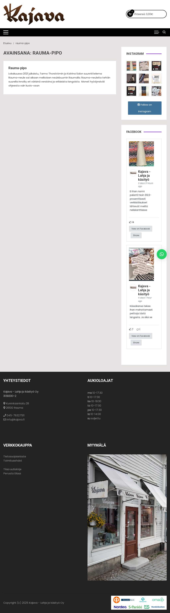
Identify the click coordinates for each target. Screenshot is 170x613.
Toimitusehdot (12, 461)
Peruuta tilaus (12, 473)
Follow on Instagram (145, 108)
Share (136, 235)
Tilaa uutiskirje (12, 469)
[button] (162, 254)
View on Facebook (140, 228)
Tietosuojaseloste (14, 456)
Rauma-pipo (17, 68)
